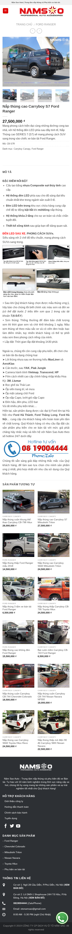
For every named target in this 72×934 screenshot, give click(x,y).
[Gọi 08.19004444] (62, 918)
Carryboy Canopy (22, 149)
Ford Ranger (46, 24)
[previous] (8, 62)
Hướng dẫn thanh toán (17, 806)
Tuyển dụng (11, 818)
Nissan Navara (12, 858)
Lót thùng (11, 359)
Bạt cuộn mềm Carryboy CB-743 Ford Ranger (53, 651)
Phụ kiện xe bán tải (15, 869)
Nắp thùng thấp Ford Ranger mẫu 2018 (18, 564)
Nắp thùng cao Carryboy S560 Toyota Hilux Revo (15, 741)
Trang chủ (24, 24)
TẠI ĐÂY (16, 315)
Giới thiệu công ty (14, 801)
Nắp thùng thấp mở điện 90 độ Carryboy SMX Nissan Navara (52, 743)
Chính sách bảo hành (16, 812)
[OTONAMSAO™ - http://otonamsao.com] (36, 10)
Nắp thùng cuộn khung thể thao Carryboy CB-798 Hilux (17, 521)
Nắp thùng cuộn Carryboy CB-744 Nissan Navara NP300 (51, 696)
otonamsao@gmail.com (33, 908)
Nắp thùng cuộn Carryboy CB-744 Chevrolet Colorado (17, 695)
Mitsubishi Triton (13, 852)
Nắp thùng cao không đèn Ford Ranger (16, 651)
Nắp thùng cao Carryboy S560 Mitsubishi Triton (51, 564)
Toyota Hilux (11, 863)
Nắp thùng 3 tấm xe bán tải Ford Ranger (17, 608)
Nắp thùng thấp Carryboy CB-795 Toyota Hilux (53, 608)
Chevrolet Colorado (15, 846)
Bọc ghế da (12, 385)
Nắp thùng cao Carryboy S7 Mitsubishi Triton (52, 521)
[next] (64, 62)
